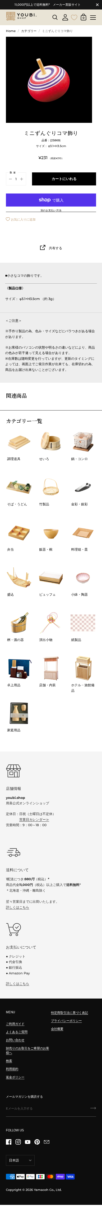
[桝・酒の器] (19, 623)
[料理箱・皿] (83, 533)
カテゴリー (29, 31)
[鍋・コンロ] (83, 442)
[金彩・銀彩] (83, 487)
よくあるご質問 (17, 1032)
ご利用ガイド (15, 1024)
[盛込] (19, 578)
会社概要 (57, 1029)
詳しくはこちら (17, 907)
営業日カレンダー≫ (34, 819)
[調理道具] (19, 442)
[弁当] (19, 533)
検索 (9, 1061)
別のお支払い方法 (51, 210)
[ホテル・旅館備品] (83, 668)
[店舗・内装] (51, 668)
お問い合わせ (15, 1040)
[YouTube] (27, 1142)
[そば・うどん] (19, 487)
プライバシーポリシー (66, 1021)
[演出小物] (51, 623)
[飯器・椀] (51, 533)
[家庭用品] (19, 713)
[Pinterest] (37, 1142)
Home (11, 31)
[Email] (46, 1142)
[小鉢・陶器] (83, 578)
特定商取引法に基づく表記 (69, 1012)
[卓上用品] (19, 668)
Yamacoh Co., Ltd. (48, 1190)
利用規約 (12, 1069)
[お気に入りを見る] (74, 17)
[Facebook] (8, 1142)
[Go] (93, 1110)
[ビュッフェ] (51, 578)
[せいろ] (51, 442)
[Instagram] (18, 1142)
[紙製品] (83, 623)
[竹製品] (51, 487)
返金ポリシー (15, 1077)
